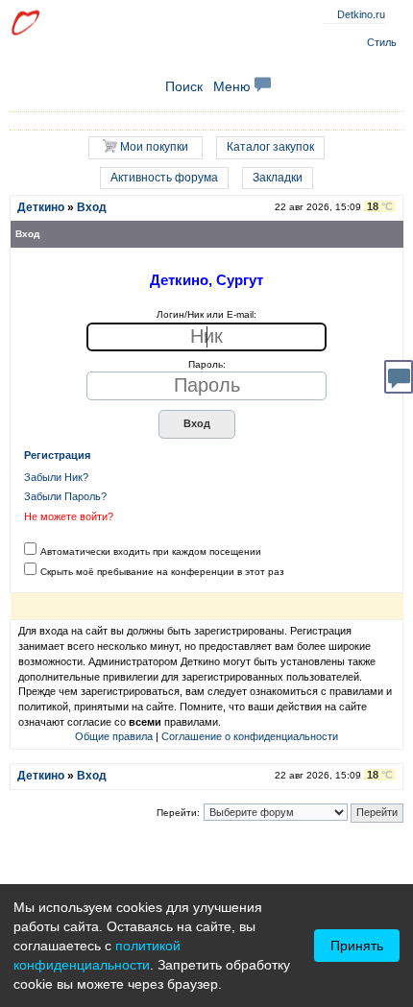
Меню (234, 86)
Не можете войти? (68, 516)
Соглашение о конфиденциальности (249, 736)
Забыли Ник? (56, 477)
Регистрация (57, 455)
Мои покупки (152, 147)
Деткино (40, 207)
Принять (356, 945)
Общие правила (114, 736)
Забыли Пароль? (65, 496)
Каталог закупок (270, 147)
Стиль (382, 42)
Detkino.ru (361, 14)
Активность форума (164, 177)
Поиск (184, 86)
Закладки (278, 177)
